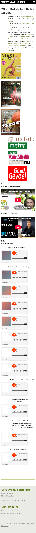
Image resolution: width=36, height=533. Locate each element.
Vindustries (4, 526)
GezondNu (30, 39)
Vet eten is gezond (28, 16)
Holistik (10, 45)
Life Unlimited (27, 41)
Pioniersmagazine (13, 39)
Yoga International (21, 45)
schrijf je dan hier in (16, 513)
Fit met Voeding (25, 36)
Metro (26, 43)
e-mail (23, 500)
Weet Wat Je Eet (13, 2)
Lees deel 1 (31, 34)
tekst (30, 43)
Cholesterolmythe (16, 30)
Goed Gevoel (22, 39)
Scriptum (9, 523)
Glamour (10, 36)
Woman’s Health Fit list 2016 (16, 43)
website (17, 500)
